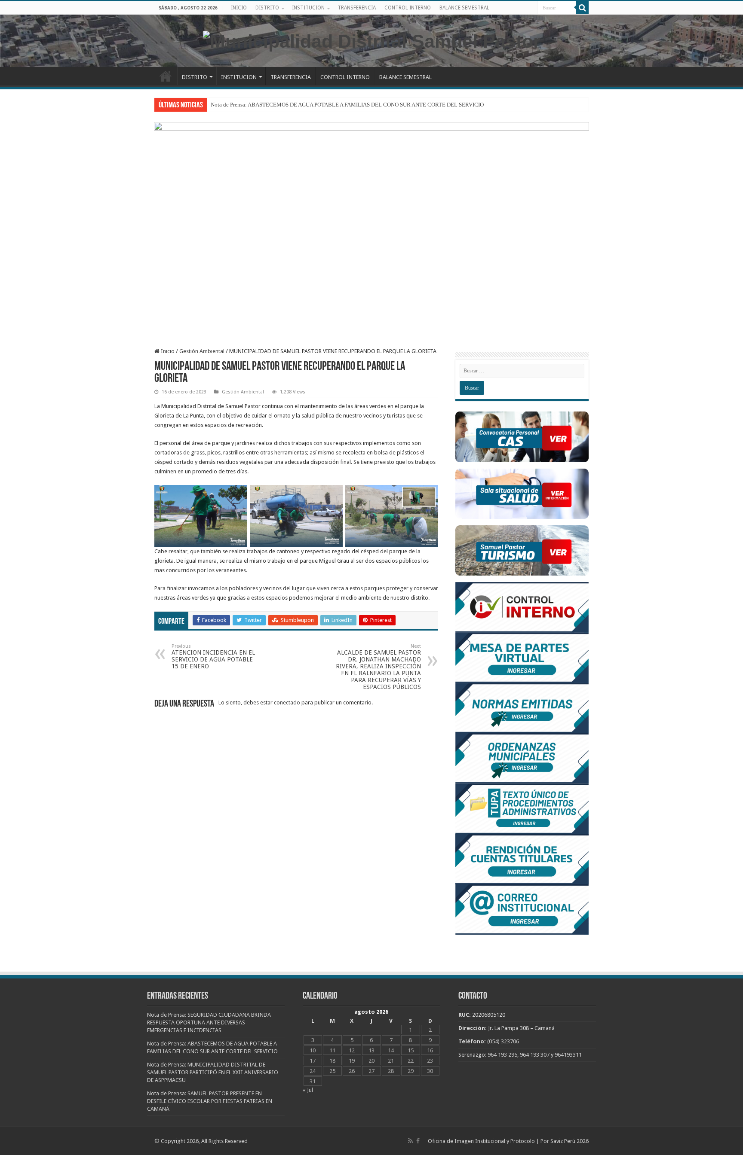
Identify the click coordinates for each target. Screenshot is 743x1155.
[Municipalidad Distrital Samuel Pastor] (371, 40)
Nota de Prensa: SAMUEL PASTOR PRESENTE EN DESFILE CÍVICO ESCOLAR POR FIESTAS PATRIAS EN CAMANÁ (209, 1101)
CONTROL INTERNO (407, 8)
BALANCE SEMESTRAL (464, 8)
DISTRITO (267, 8)
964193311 (568, 1054)
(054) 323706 (503, 1041)
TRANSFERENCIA (357, 8)
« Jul (308, 1090)
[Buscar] (582, 7)
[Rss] (410, 1141)
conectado (287, 702)
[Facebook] (418, 1141)
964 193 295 (502, 1054)
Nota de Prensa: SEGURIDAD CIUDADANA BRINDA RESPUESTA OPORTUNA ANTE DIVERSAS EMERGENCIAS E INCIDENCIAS (209, 1022)
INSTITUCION (308, 8)
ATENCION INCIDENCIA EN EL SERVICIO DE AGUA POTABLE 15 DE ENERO (213, 656)
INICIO (239, 8)
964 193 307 (535, 1054)
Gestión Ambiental (201, 351)
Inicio (167, 351)
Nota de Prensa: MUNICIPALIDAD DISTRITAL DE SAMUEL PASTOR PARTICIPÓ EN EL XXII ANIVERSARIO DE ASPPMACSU (212, 1072)
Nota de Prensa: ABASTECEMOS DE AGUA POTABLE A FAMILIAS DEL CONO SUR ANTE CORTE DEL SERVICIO (347, 104)
